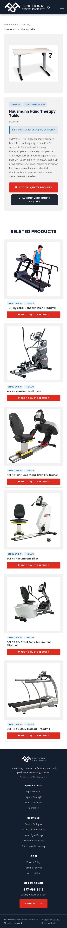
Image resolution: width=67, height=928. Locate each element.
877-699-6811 (33, 889)
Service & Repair (33, 824)
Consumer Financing (33, 840)
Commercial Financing (33, 846)
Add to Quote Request (35, 187)
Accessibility (33, 873)
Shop (15, 24)
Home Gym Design (34, 835)
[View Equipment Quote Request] (49, 7)
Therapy (26, 24)
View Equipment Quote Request (34, 199)
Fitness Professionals (33, 829)
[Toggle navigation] (62, 7)
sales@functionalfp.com (33, 894)
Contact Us (33, 807)
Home (7, 24)
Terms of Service (33, 867)
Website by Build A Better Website (50, 921)
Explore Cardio (33, 791)
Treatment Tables (35, 104)
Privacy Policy (33, 862)
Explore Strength (33, 797)
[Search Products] (55, 7)
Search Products (33, 802)
